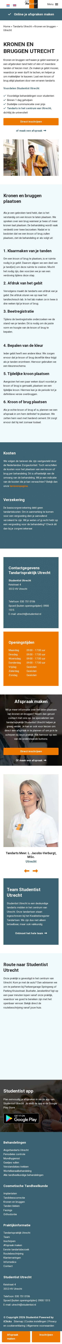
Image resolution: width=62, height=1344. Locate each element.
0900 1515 (44, 1300)
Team (6, 1236)
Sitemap (18, 1321)
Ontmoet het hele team (29, 933)
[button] (50, 4)
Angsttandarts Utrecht (16, 1150)
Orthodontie (10, 1214)
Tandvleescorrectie (14, 1197)
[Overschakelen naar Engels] (14, 5)
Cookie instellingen (35, 1321)
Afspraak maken (12, 1245)
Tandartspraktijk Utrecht (16, 1232)
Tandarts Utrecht (22, 26)
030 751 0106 (27, 601)
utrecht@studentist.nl (29, 614)
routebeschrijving (13, 1007)
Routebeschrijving (13, 1253)
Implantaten (10, 1193)
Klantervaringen (12, 1257)
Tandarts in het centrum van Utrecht (29, 108)
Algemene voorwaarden (40, 1325)
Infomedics (9, 1262)
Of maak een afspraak (29, 760)
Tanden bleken (11, 1205)
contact (12, 718)
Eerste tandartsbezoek (16, 1249)
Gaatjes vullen (11, 1162)
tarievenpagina (18, 486)
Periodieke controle (14, 1154)
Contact (8, 1266)
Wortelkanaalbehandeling (17, 1170)
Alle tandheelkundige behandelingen (23, 1175)
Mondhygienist (11, 1158)
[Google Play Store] (22, 1118)
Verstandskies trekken (16, 1166)
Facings (7, 1210)
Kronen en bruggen (14, 1201)
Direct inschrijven (31, 121)
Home (6, 26)
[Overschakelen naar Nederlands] (8, 5)
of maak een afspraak (29, 130)
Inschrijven (9, 1241)
